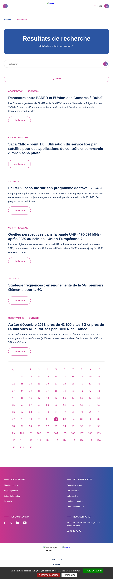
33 (13, 390)
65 (98, 405)
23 (22, 383)
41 (81, 390)
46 (30, 398)
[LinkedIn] (17, 523)
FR (95, 6)
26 (47, 383)
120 (99, 440)
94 (64, 426)
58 (39, 405)
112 (30, 440)
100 (22, 433)
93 (56, 426)
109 (99, 433)
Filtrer (58, 79)
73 (73, 412)
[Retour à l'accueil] (51, 6)
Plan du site (56, 559)
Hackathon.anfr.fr (74, 501)
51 (73, 398)
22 (13, 383)
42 (90, 390)
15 (47, 376)
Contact (56, 564)
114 (47, 440)
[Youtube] (24, 523)
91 (39, 426)
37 (47, 390)
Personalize (69, 575)
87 (98, 419)
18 (73, 376)
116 (65, 440)
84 (73, 419)
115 (56, 440)
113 (39, 440)
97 (90, 426)
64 (90, 405)
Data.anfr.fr (72, 496)
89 (22, 426)
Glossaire (8, 501)
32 (98, 383)
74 (81, 412)
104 (56, 433)
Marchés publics (11, 485)
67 (22, 412)
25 (39, 383)
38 (56, 390)
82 (56, 419)
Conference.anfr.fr (75, 507)
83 (64, 419)
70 (47, 412)
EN (100, 6)
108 (90, 433)
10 (98, 369)
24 (30, 383)
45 (22, 398)
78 (22, 419)
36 (39, 390)
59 (47, 405)
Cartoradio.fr (72, 491)
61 (64, 405)
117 (73, 440)
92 (47, 426)
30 (81, 383)
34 (22, 390)
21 (98, 376)
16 (56, 376)
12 (22, 376)
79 (30, 419)
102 (39, 433)
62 (73, 405)
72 (64, 412)
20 (90, 376)
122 (22, 447)
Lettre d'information (12, 496)
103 (47, 433)
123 (30, 447)
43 (98, 390)
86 (90, 419)
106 (73, 433)
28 (64, 383)
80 (39, 419)
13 (30, 376)
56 (22, 405)
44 (13, 398)
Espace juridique (11, 491)
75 (90, 412)
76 (98, 412)
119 (90, 440)
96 (81, 426)
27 (56, 383)
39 (64, 390)
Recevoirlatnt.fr (73, 485)
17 (64, 376)
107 (82, 433)
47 (39, 398)
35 (30, 390)
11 (13, 376)
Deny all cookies (49, 575)
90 (30, 426)
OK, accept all (94, 570)
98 (98, 426)
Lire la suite (19, 120)
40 (73, 390)
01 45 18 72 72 (74, 531)
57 (30, 405)
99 (13, 433)
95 (73, 426)
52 (81, 398)
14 (39, 376)
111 (22, 440)
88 (13, 426)
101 (30, 433)
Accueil (7, 19)
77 (13, 419)
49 (56, 398)
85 (81, 419)
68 (30, 412)
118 (82, 440)
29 (73, 383)
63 (81, 405)
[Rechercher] (106, 6)
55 (13, 405)
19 (81, 376)
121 (13, 447)
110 (13, 440)
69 (39, 412)
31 (90, 383)
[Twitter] (10, 523)
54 (98, 398)
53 (90, 398)
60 (56, 405)
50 (64, 398)
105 (65, 433)
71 (56, 412)
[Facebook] (4, 523)
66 (13, 412)
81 (47, 419)
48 (47, 398)
